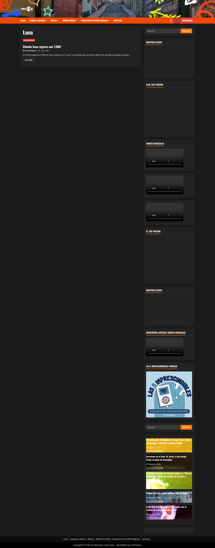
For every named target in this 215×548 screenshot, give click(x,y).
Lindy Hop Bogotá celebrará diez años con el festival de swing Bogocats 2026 (166, 508)
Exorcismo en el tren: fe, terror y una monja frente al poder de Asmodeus (166, 458)
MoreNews (122, 545)
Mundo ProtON (68, 20)
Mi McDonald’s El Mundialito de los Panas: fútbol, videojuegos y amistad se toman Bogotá (168, 441)
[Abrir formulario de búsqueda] (171, 20)
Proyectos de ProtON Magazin (94, 20)
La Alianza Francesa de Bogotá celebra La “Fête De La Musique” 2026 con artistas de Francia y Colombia (169, 476)
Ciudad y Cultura (37, 20)
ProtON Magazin (31, 51)
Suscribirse (187, 20)
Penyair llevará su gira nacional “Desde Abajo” (167, 493)
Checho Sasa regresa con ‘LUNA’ (42, 46)
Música (54, 20)
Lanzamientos (29, 40)
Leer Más (30, 60)
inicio (23, 20)
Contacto (117, 20)
